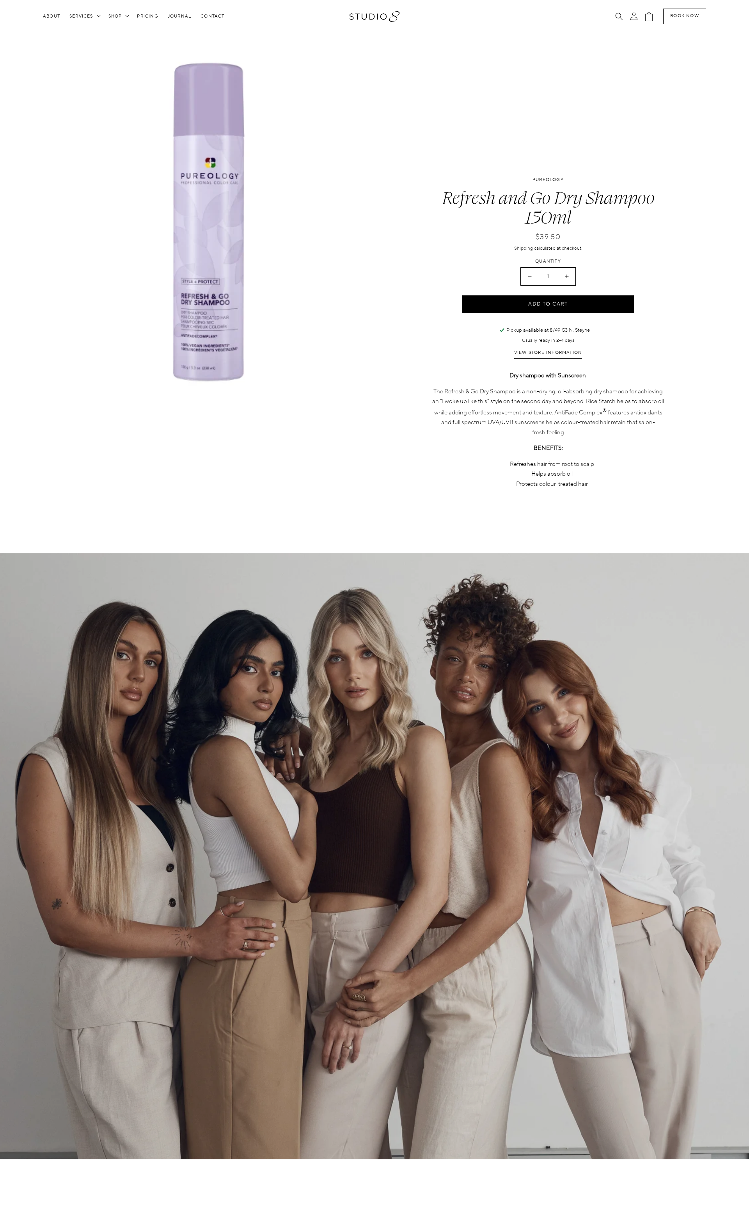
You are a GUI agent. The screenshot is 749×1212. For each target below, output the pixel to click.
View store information (548, 352)
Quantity (548, 261)
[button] (84, 16)
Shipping (523, 248)
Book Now (684, 16)
